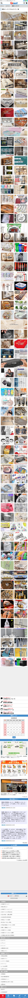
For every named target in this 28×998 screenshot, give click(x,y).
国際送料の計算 (4, 948)
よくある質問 (4, 966)
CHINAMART (4, 992)
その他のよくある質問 (22, 860)
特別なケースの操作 (5, 919)
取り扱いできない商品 (6, 922)
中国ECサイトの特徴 (6, 930)
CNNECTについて (5, 904)
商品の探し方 (4, 906)
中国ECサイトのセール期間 (7, 932)
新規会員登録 (4, 955)
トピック (25, 796)
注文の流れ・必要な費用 (6, 914)
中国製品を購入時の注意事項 (7, 935)
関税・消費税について (6, 927)
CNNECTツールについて (6, 909)
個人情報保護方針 (5, 976)
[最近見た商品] (24, 3)
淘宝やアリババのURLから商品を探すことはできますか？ (11, 851)
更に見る (25, 842)
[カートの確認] (26, 3)
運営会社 (3, 984)
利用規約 (3, 974)
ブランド (3, 943)
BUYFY (3, 989)
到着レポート (4, 950)
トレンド (3, 945)
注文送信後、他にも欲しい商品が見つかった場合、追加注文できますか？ (11, 856)
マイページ (3, 963)
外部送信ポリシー (5, 979)
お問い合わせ (4, 968)
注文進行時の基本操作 (6, 917)
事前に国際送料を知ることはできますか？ (11, 852)
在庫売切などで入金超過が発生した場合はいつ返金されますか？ (11, 854)
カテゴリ (3, 940)
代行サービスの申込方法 (6, 912)
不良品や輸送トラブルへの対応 (8, 924)
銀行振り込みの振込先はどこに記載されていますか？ (11, 858)
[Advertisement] (14, 682)
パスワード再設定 (5, 961)
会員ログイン (4, 958)
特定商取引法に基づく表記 (7, 981)
